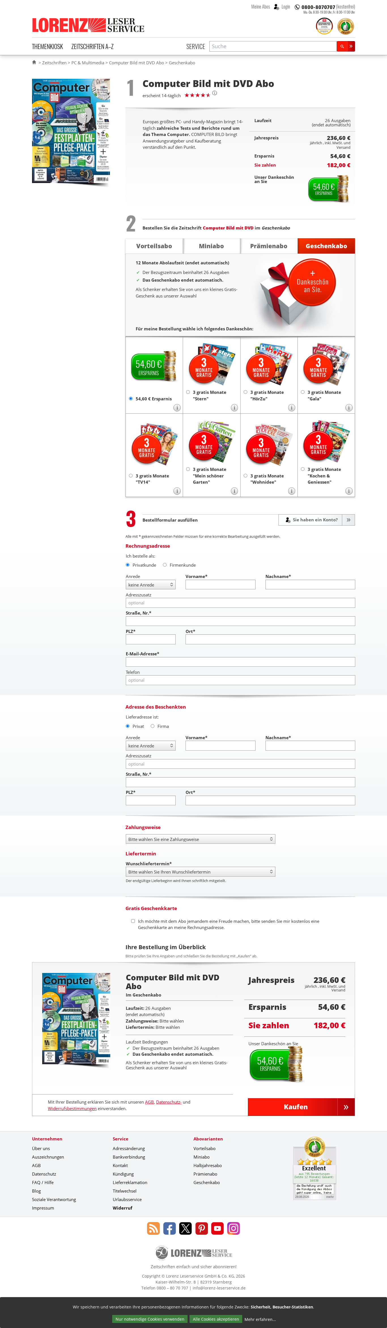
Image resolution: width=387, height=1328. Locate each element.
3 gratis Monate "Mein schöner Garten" (209, 475)
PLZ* (130, 631)
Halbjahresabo (208, 1165)
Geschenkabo (207, 1182)
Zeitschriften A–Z (92, 46)
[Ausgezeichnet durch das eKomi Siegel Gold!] (345, 26)
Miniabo (202, 1157)
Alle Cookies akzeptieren (216, 1319)
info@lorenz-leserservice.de (219, 1288)
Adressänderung (129, 1148)
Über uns (41, 1148)
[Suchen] (346, 46)
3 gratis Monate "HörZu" (267, 395)
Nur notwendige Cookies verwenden (150, 1319)
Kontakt (120, 1165)
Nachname (278, 576)
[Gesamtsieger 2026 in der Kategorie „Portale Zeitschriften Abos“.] (324, 27)
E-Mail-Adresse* (142, 653)
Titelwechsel (125, 1191)
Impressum (43, 1208)
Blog (36, 1191)
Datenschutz (44, 1174)
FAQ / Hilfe (43, 1182)
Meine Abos (260, 6)
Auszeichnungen (48, 1157)
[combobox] (273, 46)
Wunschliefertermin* (149, 863)
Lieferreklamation (130, 1182)
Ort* (190, 631)
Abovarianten (208, 1139)
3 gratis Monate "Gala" (324, 395)
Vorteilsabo (205, 1148)
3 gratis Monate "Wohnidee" (267, 479)
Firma (163, 726)
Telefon (133, 672)
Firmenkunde (183, 565)
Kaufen (296, 1106)
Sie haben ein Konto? (315, 519)
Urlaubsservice (127, 1199)
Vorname (196, 576)
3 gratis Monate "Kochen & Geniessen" (324, 475)
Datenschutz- (169, 1102)
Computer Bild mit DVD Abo (136, 62)
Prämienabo (205, 1174)
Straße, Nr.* (138, 613)
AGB (149, 1102)
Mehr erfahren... (260, 1319)
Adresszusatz (138, 595)
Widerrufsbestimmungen (72, 1108)
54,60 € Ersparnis (154, 398)
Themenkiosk (47, 46)
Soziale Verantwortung (54, 1199)
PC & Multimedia (87, 62)
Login (285, 6)
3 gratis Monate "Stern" (209, 395)
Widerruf (122, 1208)
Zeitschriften (54, 62)
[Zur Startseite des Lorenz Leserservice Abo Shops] (88, 25)
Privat (138, 726)
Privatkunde (144, 565)
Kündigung (123, 1174)
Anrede (133, 576)
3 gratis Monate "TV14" (152, 479)
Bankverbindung (129, 1157)
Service (195, 46)
